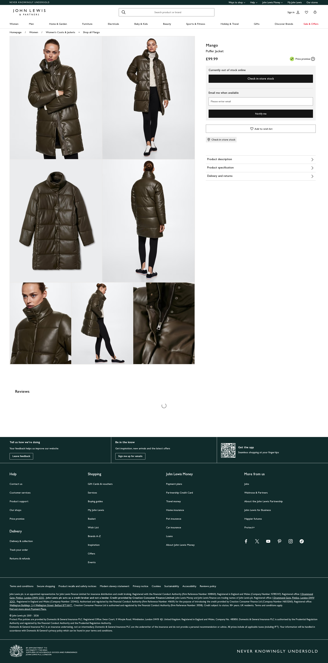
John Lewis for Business (257, 510)
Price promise (17, 518)
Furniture (87, 23)
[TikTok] (302, 542)
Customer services (20, 492)
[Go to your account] (298, 12)
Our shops (15, 510)
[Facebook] (246, 542)
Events (92, 562)
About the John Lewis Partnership (263, 501)
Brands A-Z (94, 536)
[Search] (123, 12)
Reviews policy (208, 586)
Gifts (256, 23)
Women (14, 23)
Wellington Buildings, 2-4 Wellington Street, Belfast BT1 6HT (41, 605)
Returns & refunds (20, 558)
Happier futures (253, 518)
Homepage (16, 32)
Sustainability (171, 586)
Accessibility (189, 586)
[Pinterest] (279, 542)
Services (92, 492)
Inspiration (94, 544)
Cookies (156, 586)
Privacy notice (140, 586)
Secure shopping (46, 586)
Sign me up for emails (130, 456)
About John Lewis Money (180, 544)
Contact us (16, 483)
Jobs (246, 483)
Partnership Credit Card (179, 492)
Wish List (93, 527)
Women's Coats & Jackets (60, 32)
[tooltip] (313, 59)
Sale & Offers (311, 23)
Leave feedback (21, 456)
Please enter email (221, 101)
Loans (169, 536)
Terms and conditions (21, 586)
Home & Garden (58, 23)
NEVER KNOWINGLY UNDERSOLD (30, 2)
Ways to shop (236, 2)
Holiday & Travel (230, 23)
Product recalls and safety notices (77, 586)
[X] (257, 542)
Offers (91, 553)
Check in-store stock (261, 78)
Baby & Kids (141, 23)
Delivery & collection (21, 541)
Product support (19, 501)
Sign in (291, 12)
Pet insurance (173, 518)
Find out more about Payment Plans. (28, 609)
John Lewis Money (271, 2)
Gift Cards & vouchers (100, 483)
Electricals (113, 23)
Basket (92, 518)
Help (252, 2)
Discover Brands (284, 23)
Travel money (173, 501)
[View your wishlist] (306, 12)
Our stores (312, 2)
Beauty (167, 23)
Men (31, 23)
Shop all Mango (91, 32)
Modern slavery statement (114, 586)
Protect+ (249, 527)
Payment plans (174, 483)
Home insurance (175, 510)
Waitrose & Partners (256, 492)
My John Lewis (295, 2)
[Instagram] (291, 542)
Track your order (19, 549)
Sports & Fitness (195, 23)
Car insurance (173, 527)
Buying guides (95, 501)
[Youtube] (268, 542)
